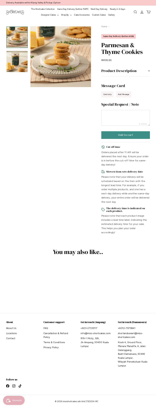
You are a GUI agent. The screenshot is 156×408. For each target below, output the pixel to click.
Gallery (111, 15)
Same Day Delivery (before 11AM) (72, 9)
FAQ (45, 328)
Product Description (119, 70)
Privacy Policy (51, 347)
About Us (11, 328)
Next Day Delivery (99, 9)
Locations (11, 333)
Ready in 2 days (117, 9)
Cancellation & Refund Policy (55, 335)
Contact (10, 338)
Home (104, 26)
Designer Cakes (48, 15)
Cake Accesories (82, 15)
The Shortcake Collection (43, 9)
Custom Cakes (99, 15)
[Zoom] (60, 56)
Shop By (65, 15)
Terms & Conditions (54, 342)
